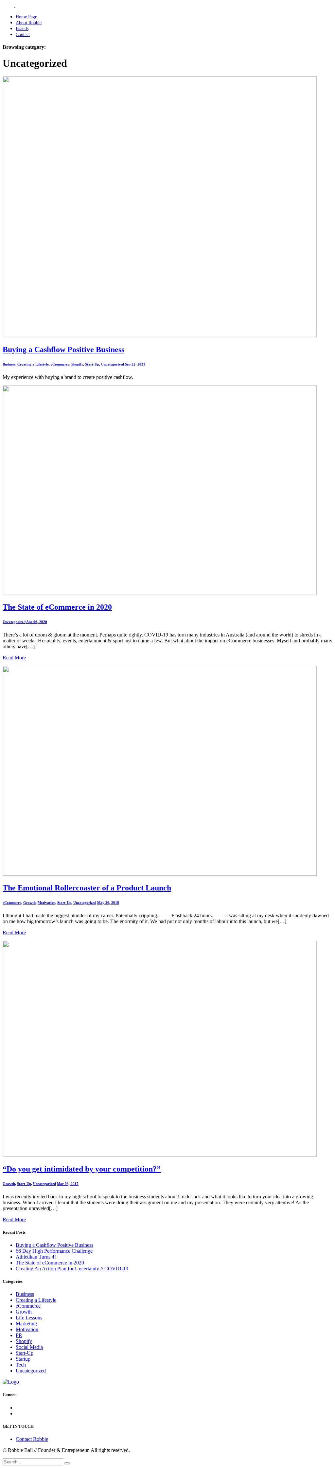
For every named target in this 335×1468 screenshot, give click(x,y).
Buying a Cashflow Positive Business (63, 349)
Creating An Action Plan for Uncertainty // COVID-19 (72, 1268)
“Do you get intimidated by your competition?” (82, 1169)
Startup (23, 1359)
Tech (21, 1365)
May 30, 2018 (108, 902)
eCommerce (60, 364)
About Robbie (29, 22)
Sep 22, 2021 (135, 364)
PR (19, 1335)
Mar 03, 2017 (68, 1184)
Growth (29, 902)
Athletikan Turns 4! (36, 1257)
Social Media (29, 1347)
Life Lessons (29, 1317)
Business (9, 364)
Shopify (77, 364)
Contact (23, 34)
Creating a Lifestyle (33, 364)
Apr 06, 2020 (36, 622)
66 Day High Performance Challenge (54, 1251)
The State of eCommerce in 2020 (57, 607)
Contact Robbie (32, 1439)
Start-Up (92, 364)
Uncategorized (112, 364)
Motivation (46, 902)
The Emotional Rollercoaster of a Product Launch (87, 888)
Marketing (26, 1323)
